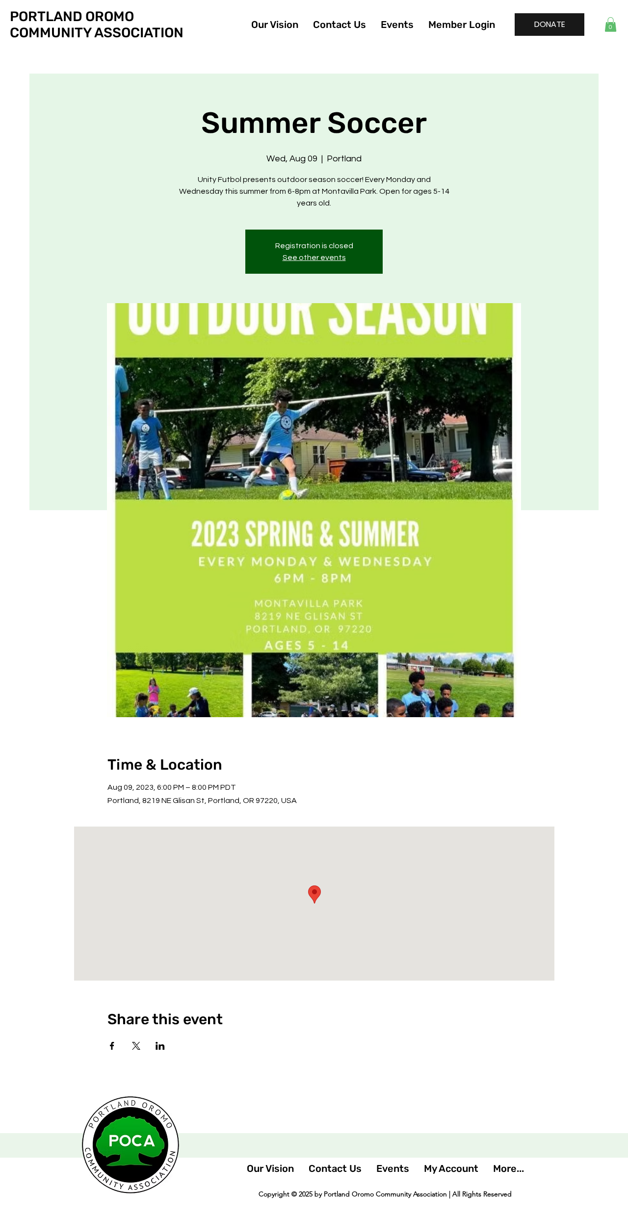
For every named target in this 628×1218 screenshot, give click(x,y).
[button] (610, 24)
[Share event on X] (136, 1046)
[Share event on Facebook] (112, 1046)
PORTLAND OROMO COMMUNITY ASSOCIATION (96, 24)
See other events (314, 257)
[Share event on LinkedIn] (160, 1046)
